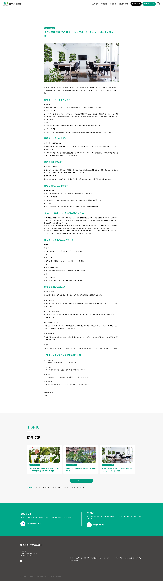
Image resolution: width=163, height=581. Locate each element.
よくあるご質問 (129, 558)
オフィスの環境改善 (42, 487)
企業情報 (95, 4)
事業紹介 (86, 558)
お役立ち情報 (123, 4)
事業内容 (104, 4)
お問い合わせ (74, 560)
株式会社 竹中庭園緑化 (31, 544)
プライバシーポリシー (105, 558)
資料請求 (138, 558)
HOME (72, 558)
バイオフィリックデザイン (61, 487)
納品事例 (94, 558)
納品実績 (113, 4)
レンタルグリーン (78, 487)
